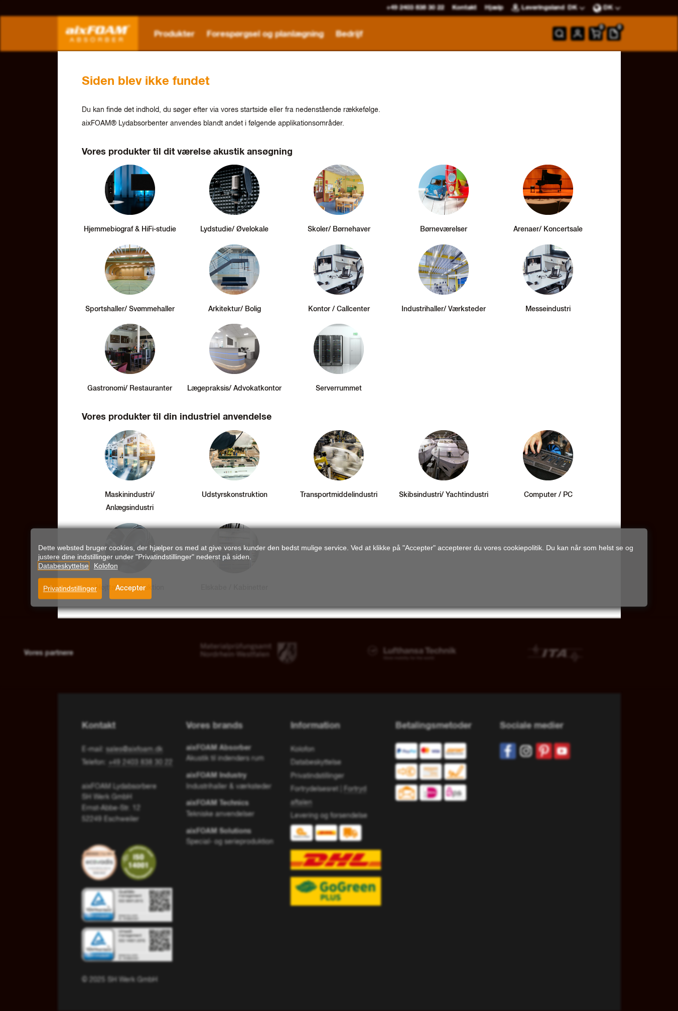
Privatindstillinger (70, 588)
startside (253, 109)
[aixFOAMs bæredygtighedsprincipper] (101, 862)
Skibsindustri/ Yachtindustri (443, 494)
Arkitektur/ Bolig (234, 309)
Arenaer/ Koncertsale (548, 229)
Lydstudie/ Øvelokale (234, 229)
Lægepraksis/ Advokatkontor (234, 388)
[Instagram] (526, 751)
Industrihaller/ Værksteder (443, 309)
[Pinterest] (544, 751)
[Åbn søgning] (560, 34)
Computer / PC (548, 494)
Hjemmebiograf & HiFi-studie (130, 229)
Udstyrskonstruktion (234, 494)
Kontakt (464, 8)
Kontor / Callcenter (339, 309)
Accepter (130, 588)
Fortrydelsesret (314, 789)
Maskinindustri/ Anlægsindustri (130, 501)
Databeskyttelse (316, 762)
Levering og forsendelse (329, 815)
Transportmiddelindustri (338, 494)
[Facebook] (508, 751)
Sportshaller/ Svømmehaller (130, 309)
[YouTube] (562, 751)
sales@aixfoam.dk (134, 749)
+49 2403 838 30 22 (140, 762)
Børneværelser (443, 229)
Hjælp (494, 8)
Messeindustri (548, 309)
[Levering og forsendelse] (339, 865)
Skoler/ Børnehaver (339, 229)
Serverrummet (339, 388)
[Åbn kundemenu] (578, 34)
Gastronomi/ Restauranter (129, 388)
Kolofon (303, 749)
